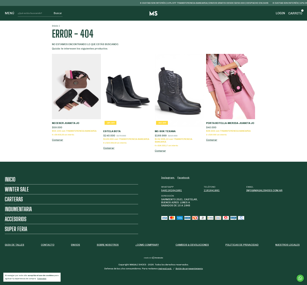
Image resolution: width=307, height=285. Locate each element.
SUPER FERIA (16, 229)
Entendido (41, 278)
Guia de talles (14, 244)
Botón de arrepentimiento (189, 268)
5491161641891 (171, 190)
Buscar (58, 13)
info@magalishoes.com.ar (264, 190)
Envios (75, 244)
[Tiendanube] (154, 258)
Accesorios (15, 219)
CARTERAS (14, 199)
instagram (168, 177)
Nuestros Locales (287, 244)
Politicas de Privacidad (242, 244)
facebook (183, 177)
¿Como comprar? (147, 244)
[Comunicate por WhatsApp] (300, 278)
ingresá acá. (165, 268)
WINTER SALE (17, 189)
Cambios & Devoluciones (192, 244)
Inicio (55, 25)
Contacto (47, 244)
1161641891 (212, 190)
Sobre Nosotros (108, 244)
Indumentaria (18, 209)
